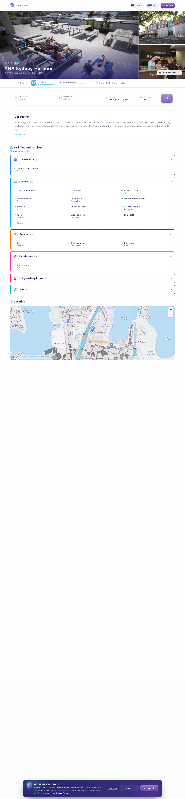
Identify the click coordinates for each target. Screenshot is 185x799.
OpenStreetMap (50, 357)
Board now (167, 5)
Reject (129, 788)
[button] (92, 329)
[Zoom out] (170, 314)
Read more (20, 134)
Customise (112, 788)
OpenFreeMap (20, 357)
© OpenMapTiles (31, 357)
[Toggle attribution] (13, 357)
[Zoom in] (170, 309)
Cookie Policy (62, 793)
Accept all (149, 788)
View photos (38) (171, 72)
